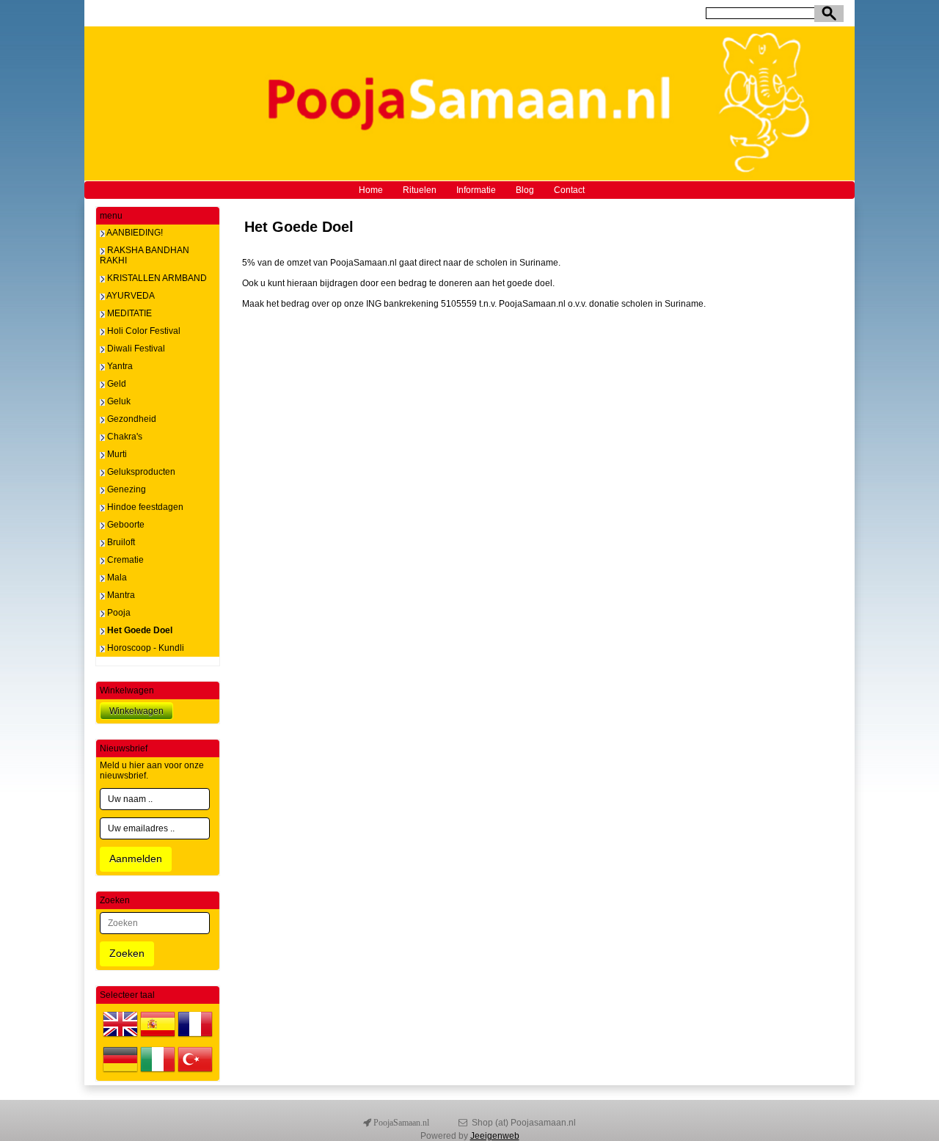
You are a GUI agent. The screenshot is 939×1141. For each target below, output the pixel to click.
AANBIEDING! (134, 232)
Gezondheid (130, 419)
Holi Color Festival (142, 331)
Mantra (120, 595)
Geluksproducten (140, 472)
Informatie (476, 190)
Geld (115, 384)
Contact (569, 190)
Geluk (118, 401)
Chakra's (123, 436)
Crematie (124, 560)
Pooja (118, 613)
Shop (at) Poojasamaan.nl (524, 1123)
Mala (116, 577)
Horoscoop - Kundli (144, 648)
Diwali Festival (135, 348)
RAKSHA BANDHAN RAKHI (144, 255)
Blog (525, 190)
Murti (116, 454)
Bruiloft (120, 542)
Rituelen (419, 190)
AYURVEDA (130, 296)
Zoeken (127, 953)
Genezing (125, 489)
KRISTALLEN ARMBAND (156, 278)
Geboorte (125, 525)
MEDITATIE (128, 313)
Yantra (119, 366)
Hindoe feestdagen (144, 507)
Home (371, 190)
